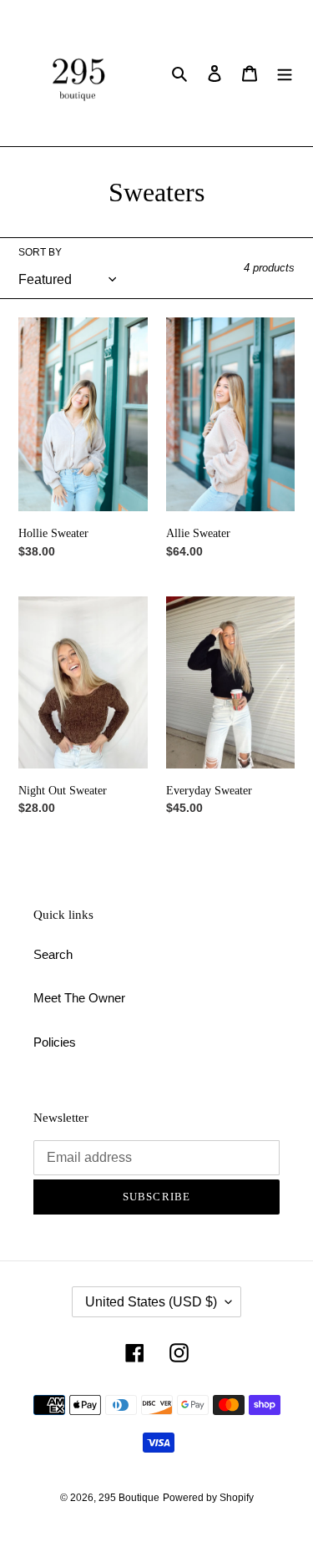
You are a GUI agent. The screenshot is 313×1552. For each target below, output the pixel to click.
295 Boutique (128, 1498)
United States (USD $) (151, 1302)
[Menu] (284, 73)
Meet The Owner (79, 998)
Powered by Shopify (208, 1498)
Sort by (40, 252)
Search (53, 954)
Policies (54, 1042)
